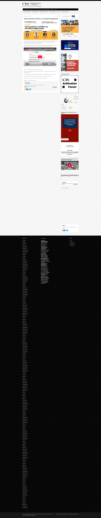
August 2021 (24, 314)
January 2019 (24, 363)
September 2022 (25, 294)
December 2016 (25, 403)
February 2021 (24, 324)
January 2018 (24, 382)
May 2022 (24, 300)
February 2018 (24, 381)
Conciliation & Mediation (65, 11)
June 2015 (24, 425)
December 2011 (25, 490)
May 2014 (24, 444)
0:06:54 (25, 71)
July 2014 (24, 441)
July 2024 (24, 270)
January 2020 (24, 344)
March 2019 (24, 360)
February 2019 (24, 362)
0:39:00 (25, 76)
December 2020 (25, 327)
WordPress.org (72, 245)
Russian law (44, 277)
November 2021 (25, 310)
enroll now (62, 170)
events (42, 257)
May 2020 (24, 338)
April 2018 (24, 378)
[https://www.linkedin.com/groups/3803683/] (30, 89)
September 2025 (25, 251)
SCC (42, 278)
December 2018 (25, 365)
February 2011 (24, 504)
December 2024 (25, 264)
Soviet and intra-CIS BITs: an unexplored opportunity (41, 19)
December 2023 (25, 278)
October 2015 (24, 420)
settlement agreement (44, 280)
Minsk (42, 268)
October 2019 (24, 349)
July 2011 (23, 496)
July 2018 (24, 373)
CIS (44, 245)
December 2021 (25, 308)
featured (44, 259)
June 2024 (24, 272)
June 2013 (24, 461)
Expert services (46, 9)
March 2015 (24, 430)
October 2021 (24, 311)
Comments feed (72, 243)
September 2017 (25, 389)
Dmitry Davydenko (43, 253)
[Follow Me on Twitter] (28, 89)
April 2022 (24, 302)
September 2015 (25, 422)
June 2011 (24, 498)
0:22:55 (25, 74)
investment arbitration (44, 264)
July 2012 (24, 479)
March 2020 (24, 341)
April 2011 (24, 501)
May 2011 (24, 499)
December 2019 (25, 346)
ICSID (44, 260)
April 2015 (24, 428)
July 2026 (24, 240)
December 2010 (25, 507)
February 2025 (24, 261)
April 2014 (24, 446)
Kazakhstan (43, 265)
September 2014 (25, 438)
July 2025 (24, 254)
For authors (31, 9)
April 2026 (24, 243)
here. (46, 78)
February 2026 (24, 246)
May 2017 (24, 395)
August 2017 (24, 390)
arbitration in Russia (44, 243)
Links (38, 9)
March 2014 (24, 447)
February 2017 (24, 400)
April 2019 (24, 359)
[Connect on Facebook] (27, 89)
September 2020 (25, 332)
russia (43, 274)
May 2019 (24, 357)
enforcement (44, 254)
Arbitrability (43, 240)
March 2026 (24, 245)
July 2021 (24, 316)
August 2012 (24, 477)
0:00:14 (25, 69)
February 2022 (24, 305)
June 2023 (24, 284)
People (27, 9)
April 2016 (24, 414)
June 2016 (24, 412)
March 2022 (24, 303)
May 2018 (24, 376)
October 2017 (24, 387)
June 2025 (24, 256)
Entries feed (72, 242)
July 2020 (24, 335)
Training (42, 9)
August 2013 (24, 458)
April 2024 (24, 275)
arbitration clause (44, 242)
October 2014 (24, 436)
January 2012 (24, 488)
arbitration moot (44, 244)
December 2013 (25, 452)
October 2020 (24, 330)
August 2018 (24, 371)
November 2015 (25, 419)
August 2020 (24, 333)
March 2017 (24, 398)
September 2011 (25, 495)
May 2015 (24, 427)
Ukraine (45, 282)
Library (35, 9)
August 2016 (24, 409)
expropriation (46, 257)
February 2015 (24, 431)
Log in (71, 240)
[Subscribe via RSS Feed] (25, 89)
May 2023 (24, 286)
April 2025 (24, 259)
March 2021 (24, 322)
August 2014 (24, 439)
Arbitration (44, 241)
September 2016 (25, 408)
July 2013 (24, 460)
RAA (44, 272)
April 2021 (24, 321)
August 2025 (24, 253)
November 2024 (25, 265)
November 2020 (25, 329)
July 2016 (24, 411)
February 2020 (24, 343)
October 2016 (24, 406)
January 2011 (24, 506)
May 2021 (24, 319)
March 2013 (24, 466)
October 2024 (24, 267)
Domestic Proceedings (35, 11)
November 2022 (25, 291)
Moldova (44, 268)
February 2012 (24, 487)
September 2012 (25, 476)
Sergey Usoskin (44, 279)
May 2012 (24, 482)
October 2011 (24, 493)
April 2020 (24, 340)
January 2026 (24, 248)
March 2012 (24, 485)
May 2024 (24, 273)
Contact (55, 9)
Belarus (42, 245)
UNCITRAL (43, 283)
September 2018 (25, 370)
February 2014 (24, 449)
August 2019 (24, 352)
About (24, 9)
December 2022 (25, 289)
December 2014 (25, 433)
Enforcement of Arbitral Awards (44, 256)
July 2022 (24, 297)
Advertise (51, 9)
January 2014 (24, 450)
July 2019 (24, 354)
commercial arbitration (44, 247)
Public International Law (52, 11)
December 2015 (25, 417)
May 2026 (24, 242)
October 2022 (24, 292)
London (42, 266)
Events (59, 11)
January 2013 (24, 469)
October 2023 (24, 281)
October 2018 (24, 368)
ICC (41, 260)
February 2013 (24, 468)
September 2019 (25, 351)
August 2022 (24, 295)
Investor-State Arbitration (44, 11)
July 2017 (24, 392)
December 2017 (25, 384)
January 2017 (24, 401)
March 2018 (24, 379)
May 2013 (24, 463)
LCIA (47, 265)
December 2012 (25, 471)
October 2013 (24, 455)
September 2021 (25, 313)
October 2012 (24, 474)
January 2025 (24, 262)
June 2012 (24, 480)
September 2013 (25, 457)
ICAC (48, 259)
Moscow (45, 270)
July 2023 (24, 283)
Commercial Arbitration (26, 11)
